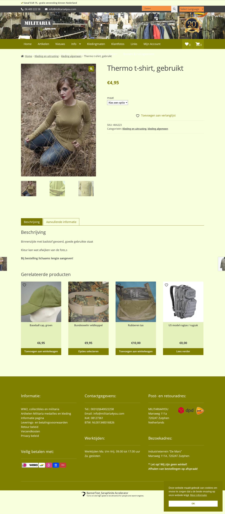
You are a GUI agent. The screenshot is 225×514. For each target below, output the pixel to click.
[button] (91, 68)
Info (73, 44)
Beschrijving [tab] (32, 222)
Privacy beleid (30, 436)
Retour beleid (29, 427)
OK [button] (193, 503)
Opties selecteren (88, 351)
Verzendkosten (30, 431)
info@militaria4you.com (108, 413)
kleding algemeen (158, 128)
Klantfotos (117, 44)
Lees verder (183, 351)
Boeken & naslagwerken (138, 54)
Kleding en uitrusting (134, 128)
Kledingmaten (96, 44)
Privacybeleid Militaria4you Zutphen (47, 54)
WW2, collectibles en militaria (40, 409)
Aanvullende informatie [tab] (61, 222)
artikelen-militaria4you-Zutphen (96, 54)
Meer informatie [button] (198, 495)
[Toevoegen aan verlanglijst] (24, 285)
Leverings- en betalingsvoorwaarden (44, 422)
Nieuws (60, 44)
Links (134, 44)
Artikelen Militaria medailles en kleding (46, 413)
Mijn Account (152, 44)
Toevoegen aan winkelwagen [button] (41, 351)
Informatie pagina (32, 418)
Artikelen (43, 44)
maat (110, 98)
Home (28, 44)
